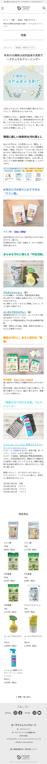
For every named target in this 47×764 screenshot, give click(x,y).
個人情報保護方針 (17, 749)
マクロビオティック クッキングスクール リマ (23, 739)
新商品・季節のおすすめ (26, 20)
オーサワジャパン (23, 729)
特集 (12, 20)
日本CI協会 (23, 736)
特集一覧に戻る (24, 697)
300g (22, 231)
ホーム (5, 20)
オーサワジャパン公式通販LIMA (24, 732)
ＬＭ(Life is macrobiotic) (23, 742)
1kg (17, 231)
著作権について (31, 749)
